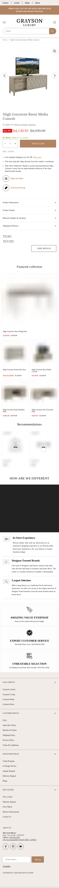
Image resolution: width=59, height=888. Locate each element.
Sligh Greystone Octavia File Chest (14, 370)
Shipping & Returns (10, 226)
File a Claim (7, 797)
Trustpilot (6, 866)
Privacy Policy (8, 740)
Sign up (38, 860)
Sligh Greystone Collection (25, 125)
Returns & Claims (10, 730)
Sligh (7, 125)
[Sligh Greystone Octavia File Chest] (15, 353)
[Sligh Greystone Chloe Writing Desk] (29, 301)
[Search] (52, 31)
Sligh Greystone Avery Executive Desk (42, 411)
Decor (37, 3)
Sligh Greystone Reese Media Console (41, 370)
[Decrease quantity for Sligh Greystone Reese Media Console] (5, 143)
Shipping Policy (9, 735)
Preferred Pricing (18, 188)
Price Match (7, 807)
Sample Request (9, 771)
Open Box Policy (9, 725)
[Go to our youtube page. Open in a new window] (21, 846)
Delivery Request (9, 776)
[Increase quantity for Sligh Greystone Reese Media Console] (15, 143)
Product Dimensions (10, 203)
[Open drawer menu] (4, 22)
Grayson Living (9, 694)
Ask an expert (8, 241)
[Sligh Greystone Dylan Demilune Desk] (15, 393)
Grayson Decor (8, 704)
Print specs (7, 236)
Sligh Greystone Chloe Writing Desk (15, 331)
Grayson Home (8, 699)
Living (16, 3)
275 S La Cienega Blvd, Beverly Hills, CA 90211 (19, 840)
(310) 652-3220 (14, 837)
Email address (10, 859)
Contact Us (7, 817)
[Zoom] (55, 51)
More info (37, 157)
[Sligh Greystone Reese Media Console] (43, 353)
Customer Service (11, 713)
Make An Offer (17, 179)
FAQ (4, 720)
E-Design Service (9, 766)
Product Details (9, 210)
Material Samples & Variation (14, 218)
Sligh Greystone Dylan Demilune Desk (14, 411)
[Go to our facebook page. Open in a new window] (6, 846)
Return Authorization (11, 812)
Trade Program (9, 761)
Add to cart (38, 144)
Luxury (6, 3)
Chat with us (44, 248)
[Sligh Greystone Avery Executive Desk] (43, 393)
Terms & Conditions (11, 745)
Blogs (5, 781)
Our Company (9, 682)
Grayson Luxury (9, 689)
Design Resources (11, 754)
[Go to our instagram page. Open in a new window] (13, 846)
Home (27, 3)
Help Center (8, 790)
